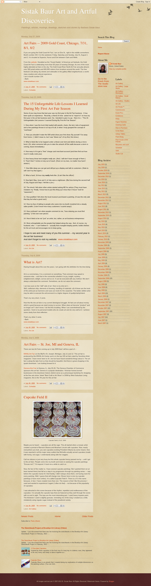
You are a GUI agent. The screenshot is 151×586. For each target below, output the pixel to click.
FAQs (118, 119)
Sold (117, 151)
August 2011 (102, 209)
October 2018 (102, 170)
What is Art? (33, 262)
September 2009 (103, 248)
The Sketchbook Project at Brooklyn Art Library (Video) (44, 528)
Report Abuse (103, 54)
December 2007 (103, 302)
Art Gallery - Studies (123, 101)
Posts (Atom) (35, 521)
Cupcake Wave (36, 560)
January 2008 (102, 299)
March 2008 (102, 296)
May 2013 (101, 191)
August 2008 (102, 281)
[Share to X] (59, 87)
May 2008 (101, 290)
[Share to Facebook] (61, 87)
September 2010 (103, 215)
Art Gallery (32, 509)
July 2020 (101, 167)
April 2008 (101, 293)
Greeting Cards (121, 125)
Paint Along (119, 137)
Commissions (120, 110)
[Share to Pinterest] (63, 87)
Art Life (31, 248)
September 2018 (103, 173)
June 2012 (101, 206)
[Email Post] (50, 87)
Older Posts (87, 516)
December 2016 (103, 176)
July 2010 (101, 221)
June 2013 (101, 188)
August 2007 (102, 314)
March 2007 (102, 323)
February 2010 (103, 236)
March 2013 (102, 194)
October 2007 (102, 308)
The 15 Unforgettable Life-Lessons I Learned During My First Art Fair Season (56, 106)
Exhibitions (119, 116)
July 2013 (101, 185)
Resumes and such (122, 144)
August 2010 (102, 218)
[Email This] (54, 87)
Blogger (111, 581)
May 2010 (101, 227)
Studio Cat (119, 154)
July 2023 (101, 164)
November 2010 (103, 212)
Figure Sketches (121, 122)
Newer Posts (27, 516)
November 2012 (103, 200)
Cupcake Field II (35, 397)
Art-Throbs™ (120, 107)
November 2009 (103, 242)
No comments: (42, 87)
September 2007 (103, 311)
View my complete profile (117, 69)
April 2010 (101, 230)
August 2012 (102, 203)
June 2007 (101, 320)
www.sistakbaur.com (31, 81)
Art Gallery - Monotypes (120, 92)
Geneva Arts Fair (30, 368)
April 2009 (101, 263)
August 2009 (102, 251)
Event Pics (119, 113)
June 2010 (101, 224)
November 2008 (103, 272)
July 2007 (101, 317)
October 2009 (102, 245)
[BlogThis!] (57, 87)
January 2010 (102, 239)
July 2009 (101, 254)
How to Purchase (121, 128)
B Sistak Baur (116, 64)
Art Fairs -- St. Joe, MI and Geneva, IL (51, 344)
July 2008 (101, 284)
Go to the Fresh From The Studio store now (103, 82)
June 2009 (101, 257)
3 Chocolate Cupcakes (38, 548)
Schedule (32, 90)
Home (58, 516)
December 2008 (103, 269)
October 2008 (102, 275)
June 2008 (101, 287)
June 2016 (101, 182)
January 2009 (102, 266)
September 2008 (103, 278)
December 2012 (103, 197)
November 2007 (103, 305)
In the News (120, 131)
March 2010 (102, 233)
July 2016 (101, 179)
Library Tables (120, 134)
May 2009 (101, 260)
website (34, 62)
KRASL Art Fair (29, 354)
